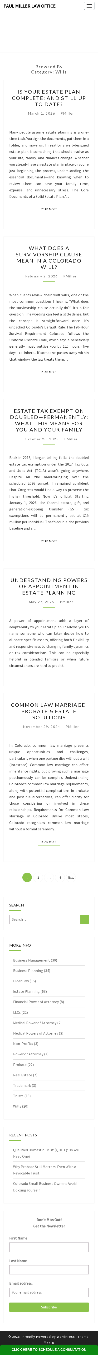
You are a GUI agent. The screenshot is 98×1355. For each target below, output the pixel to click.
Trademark (22, 1085)
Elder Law (21, 981)
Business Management (31, 960)
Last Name (18, 1260)
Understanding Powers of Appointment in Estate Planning (49, 586)
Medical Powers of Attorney (35, 1033)
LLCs (17, 1012)
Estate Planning (26, 991)
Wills (17, 1106)
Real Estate (22, 1075)
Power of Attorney (28, 1054)
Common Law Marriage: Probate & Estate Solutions (49, 711)
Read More (50, 209)
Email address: (21, 1283)
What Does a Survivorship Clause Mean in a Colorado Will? (49, 257)
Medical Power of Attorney (34, 1022)
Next (71, 878)
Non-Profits (23, 1043)
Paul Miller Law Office (30, 6)
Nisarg (49, 1342)
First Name (18, 1238)
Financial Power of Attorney (36, 1001)
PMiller (67, 113)
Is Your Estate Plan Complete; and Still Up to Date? (49, 97)
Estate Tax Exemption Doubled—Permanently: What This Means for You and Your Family (49, 420)
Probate (20, 1064)
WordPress (66, 1336)
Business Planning (28, 970)
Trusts (18, 1095)
